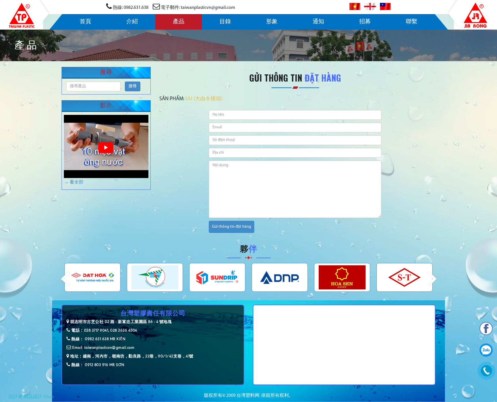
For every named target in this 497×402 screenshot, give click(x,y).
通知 (318, 22)
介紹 (132, 22)
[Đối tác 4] (92, 277)
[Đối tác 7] (280, 277)
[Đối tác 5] (155, 277)
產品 (178, 22)
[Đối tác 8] (342, 277)
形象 (272, 22)
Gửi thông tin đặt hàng (231, 227)
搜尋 (133, 86)
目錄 (225, 22)
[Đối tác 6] (217, 277)
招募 (365, 22)
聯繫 (411, 22)
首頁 (85, 22)
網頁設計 (33, 396)
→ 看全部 (73, 182)
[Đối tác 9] (404, 277)
